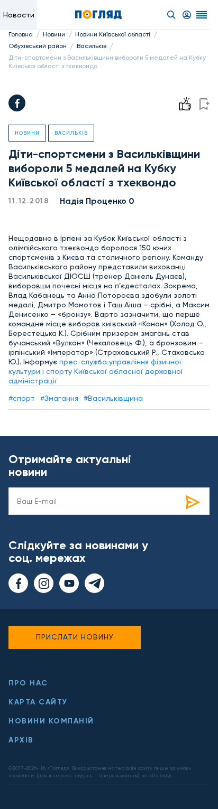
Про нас (28, 683)
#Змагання (59, 398)
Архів (21, 740)
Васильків (91, 46)
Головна (20, 34)
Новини (54, 34)
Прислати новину (75, 637)
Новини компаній (51, 721)
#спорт (21, 398)
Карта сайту (38, 702)
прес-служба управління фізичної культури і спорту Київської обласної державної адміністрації (95, 371)
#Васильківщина (113, 398)
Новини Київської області (112, 34)
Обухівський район (37, 46)
